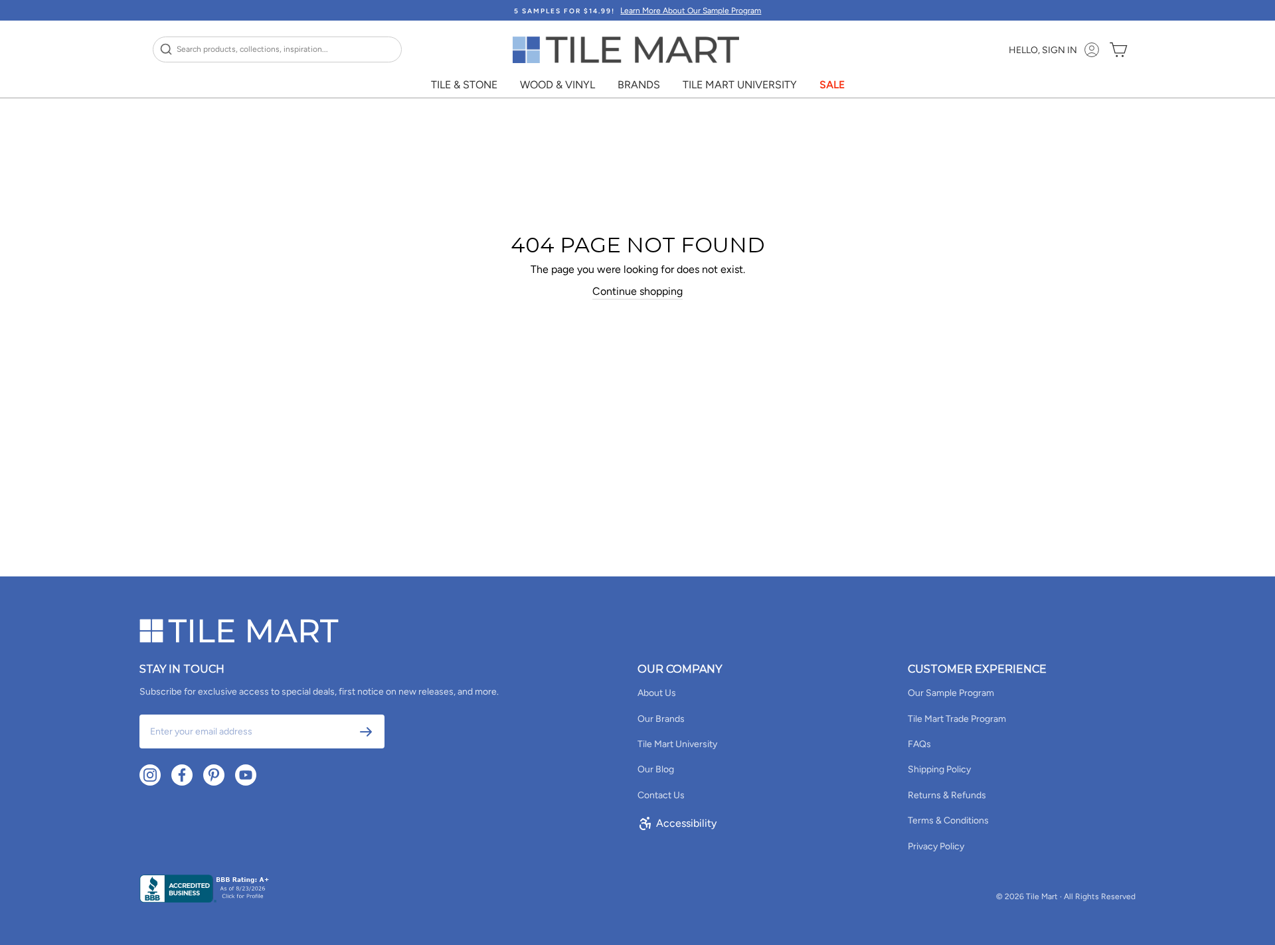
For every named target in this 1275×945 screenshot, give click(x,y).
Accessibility (686, 823)
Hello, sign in (1043, 50)
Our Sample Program (951, 693)
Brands (639, 84)
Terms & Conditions (948, 820)
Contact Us (661, 795)
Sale (832, 84)
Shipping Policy (939, 769)
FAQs (919, 744)
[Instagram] (150, 775)
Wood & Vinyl (557, 84)
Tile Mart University (740, 84)
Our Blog (656, 769)
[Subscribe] (366, 732)
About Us (657, 693)
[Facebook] (182, 775)
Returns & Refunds (947, 795)
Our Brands (661, 719)
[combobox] (277, 49)
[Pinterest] (213, 775)
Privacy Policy (936, 846)
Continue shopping (637, 291)
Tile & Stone (464, 84)
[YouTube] (245, 775)
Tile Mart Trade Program (957, 719)
